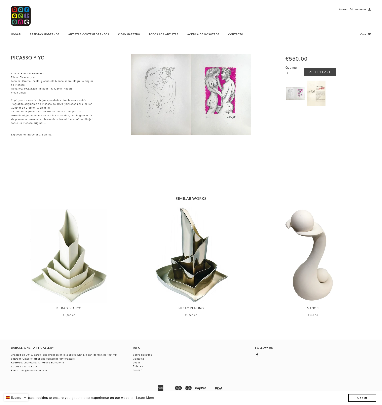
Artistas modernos (44, 34)
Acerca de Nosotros (203, 34)
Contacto (235, 34)
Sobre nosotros (142, 354)
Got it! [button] (362, 397)
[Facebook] (257, 355)
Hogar (16, 34)
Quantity (292, 67)
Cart (363, 34)
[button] (16, 397)
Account (360, 9)
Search (343, 9)
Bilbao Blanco (69, 308)
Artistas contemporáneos (88, 34)
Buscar (137, 370)
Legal (136, 362)
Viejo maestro (129, 34)
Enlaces (138, 366)
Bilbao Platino (191, 308)
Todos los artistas (163, 34)
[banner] (21, 16)
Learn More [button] (145, 397)
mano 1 (313, 308)
